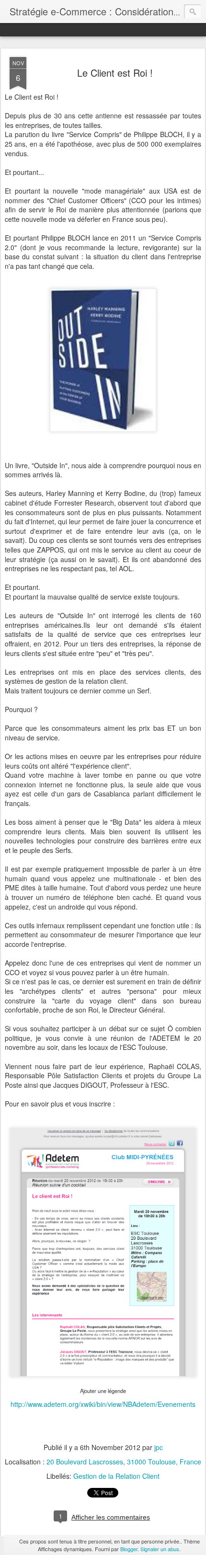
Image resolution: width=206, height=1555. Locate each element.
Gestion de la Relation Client (116, 1476)
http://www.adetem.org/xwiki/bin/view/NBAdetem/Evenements (103, 1404)
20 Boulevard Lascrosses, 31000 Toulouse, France (123, 1461)
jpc (158, 1447)
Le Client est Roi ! (115, 73)
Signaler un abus (159, 1549)
